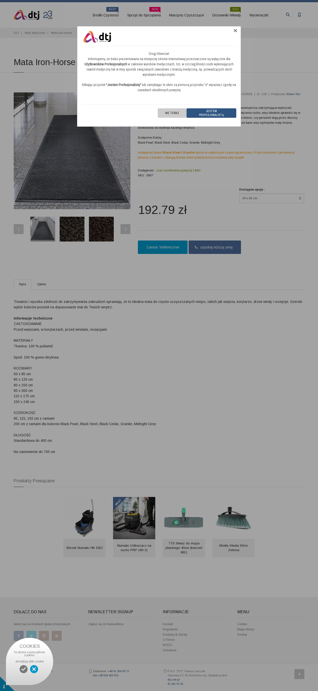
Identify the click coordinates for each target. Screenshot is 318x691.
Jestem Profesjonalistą (211, 113)
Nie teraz (172, 113)
